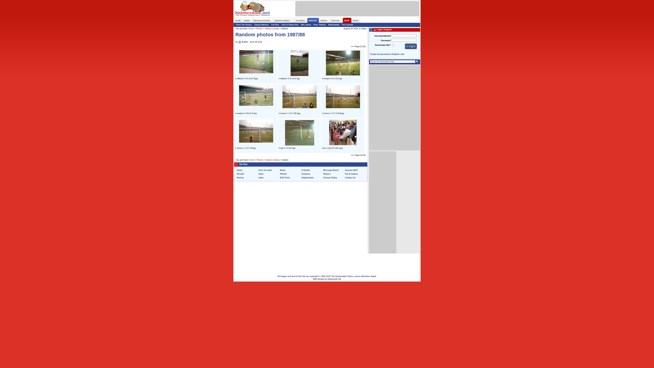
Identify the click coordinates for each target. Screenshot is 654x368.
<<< (352, 46)
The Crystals (347, 25)
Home (251, 29)
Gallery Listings (272, 29)
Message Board (331, 170)
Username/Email (382, 36)
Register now (398, 54)
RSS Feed (285, 178)
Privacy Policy (330, 178)
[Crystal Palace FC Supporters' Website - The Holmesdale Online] (252, 9)
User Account (265, 170)
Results (240, 174)
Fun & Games (351, 174)
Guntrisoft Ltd (334, 279)
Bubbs (245, 42)
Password (386, 40)
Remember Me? (383, 45)
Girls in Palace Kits (290, 25)
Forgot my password (380, 54)
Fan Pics (275, 25)
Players (327, 174)
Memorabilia (333, 25)
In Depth (306, 170)
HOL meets (306, 25)
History (240, 178)
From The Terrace (244, 25)
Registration (308, 178)
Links (261, 178)
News (282, 170)
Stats (260, 174)
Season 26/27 (351, 170)
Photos (259, 29)
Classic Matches (261, 25)
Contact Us (350, 178)
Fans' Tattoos (320, 25)
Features (306, 174)
